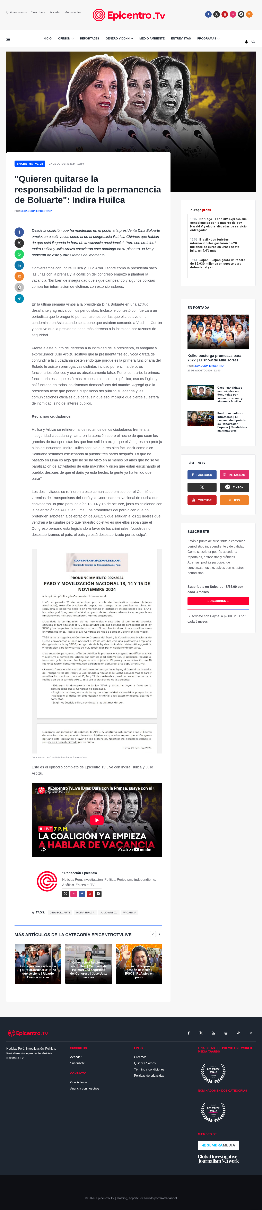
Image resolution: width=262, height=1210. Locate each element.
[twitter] (216, 14)
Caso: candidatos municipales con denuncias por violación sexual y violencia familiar (230, 394)
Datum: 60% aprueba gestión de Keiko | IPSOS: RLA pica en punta (139, 971)
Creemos (140, 1057)
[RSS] (251, 1033)
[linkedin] (19, 265)
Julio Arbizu (108, 912)
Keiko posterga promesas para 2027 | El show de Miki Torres (214, 358)
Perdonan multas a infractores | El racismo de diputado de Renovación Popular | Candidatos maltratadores (232, 422)
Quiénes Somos (145, 1063)
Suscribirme (218, 601)
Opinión (64, 38)
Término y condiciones (149, 1069)
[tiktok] (238, 1033)
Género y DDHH (118, 38)
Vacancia (129, 912)
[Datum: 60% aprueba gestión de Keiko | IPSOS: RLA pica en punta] (139, 964)
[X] (202, 487)
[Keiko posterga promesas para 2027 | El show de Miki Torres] (218, 332)
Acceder (55, 12)
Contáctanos (78, 1082)
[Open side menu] (8, 39)
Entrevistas (181, 38)
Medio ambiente (152, 38)
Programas (206, 38)
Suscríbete (38, 12)
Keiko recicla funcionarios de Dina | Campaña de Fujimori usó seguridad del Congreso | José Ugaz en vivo (88, 970)
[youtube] (224, 14)
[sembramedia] (218, 1145)
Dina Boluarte (60, 912)
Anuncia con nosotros (84, 1088)
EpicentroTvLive (30, 163)
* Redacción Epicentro (79, 873)
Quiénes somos (16, 12)
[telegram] (19, 298)
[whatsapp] (19, 254)
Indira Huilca (85, 912)
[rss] (241, 14)
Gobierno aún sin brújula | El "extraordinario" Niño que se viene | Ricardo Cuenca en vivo (38, 971)
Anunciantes (73, 12)
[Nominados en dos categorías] (213, 1112)
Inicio (47, 38)
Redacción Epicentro (35, 211)
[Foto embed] (97, 651)
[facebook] (208, 14)
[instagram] (233, 14)
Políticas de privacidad (149, 1075)
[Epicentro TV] (131, 15)
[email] (19, 276)
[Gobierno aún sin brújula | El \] (38, 964)
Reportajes (89, 38)
